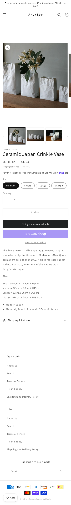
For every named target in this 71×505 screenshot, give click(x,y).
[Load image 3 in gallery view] (53, 135)
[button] (4, 15)
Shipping (6, 167)
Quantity (7, 193)
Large (43, 185)
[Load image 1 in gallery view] (16, 135)
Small (27, 185)
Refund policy (14, 388)
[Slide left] (4, 137)
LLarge (59, 185)
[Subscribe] (60, 471)
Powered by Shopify (43, 499)
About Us (12, 365)
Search (10, 373)
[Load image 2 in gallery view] (35, 135)
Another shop (31, 499)
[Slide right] (67, 137)
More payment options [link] (35, 242)
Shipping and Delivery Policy (22, 396)
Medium (11, 185)
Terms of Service (16, 381)
